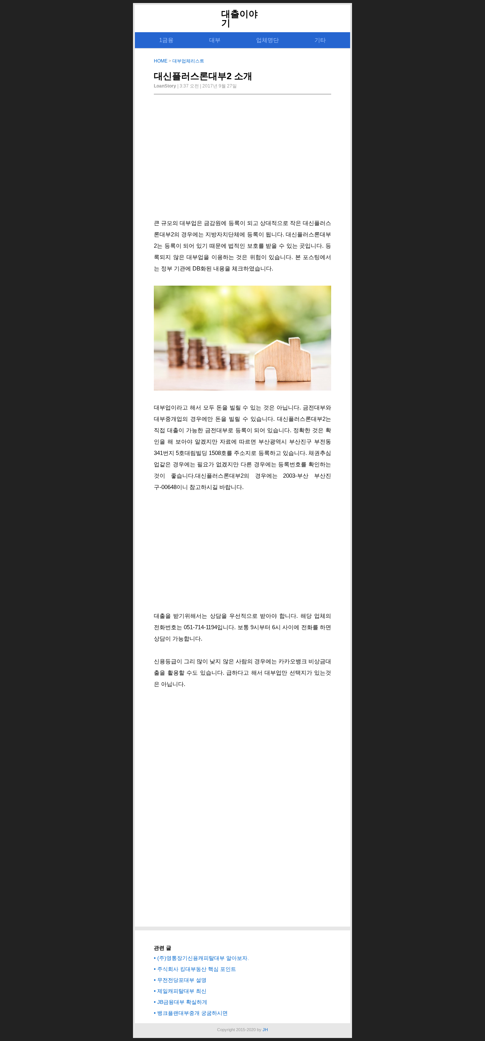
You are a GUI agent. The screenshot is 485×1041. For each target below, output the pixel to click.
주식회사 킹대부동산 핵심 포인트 (196, 969)
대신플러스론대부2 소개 (203, 76)
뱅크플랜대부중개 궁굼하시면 (192, 1013)
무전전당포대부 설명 (182, 980)
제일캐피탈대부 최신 (182, 991)
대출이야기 (239, 18)
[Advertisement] (242, 159)
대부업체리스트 (188, 61)
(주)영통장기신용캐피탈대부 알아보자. (203, 958)
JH (265, 1029)
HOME (160, 61)
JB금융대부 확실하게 (182, 1002)
